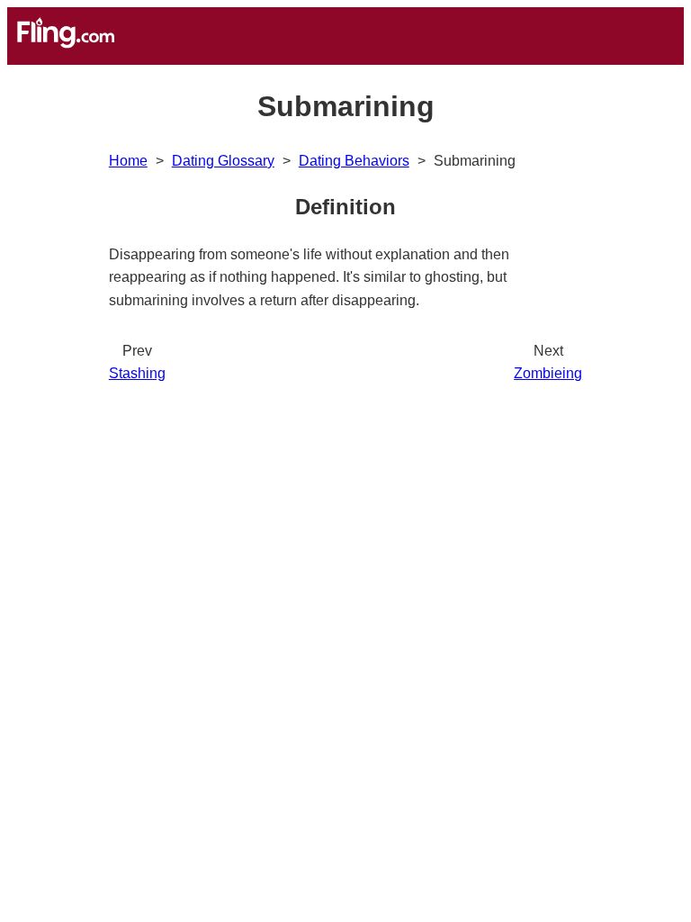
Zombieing (548, 373)
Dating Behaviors (354, 160)
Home (128, 160)
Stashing (137, 373)
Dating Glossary (223, 160)
